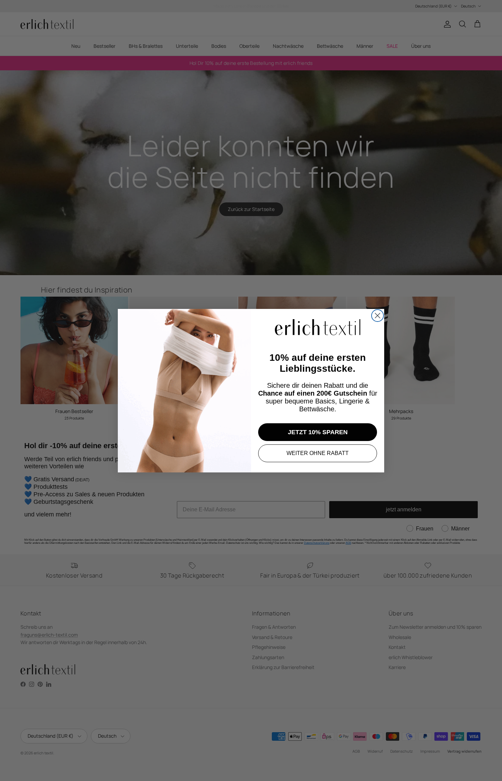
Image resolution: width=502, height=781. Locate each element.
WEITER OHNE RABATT (318, 453)
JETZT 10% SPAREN (318, 432)
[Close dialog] (378, 316)
